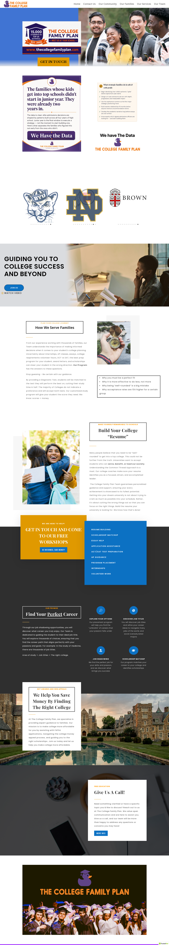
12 (95, 224)
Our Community (108, 4)
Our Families (127, 4)
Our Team (159, 4)
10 (48, 224)
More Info (100, 833)
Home (77, 4)
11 (50, 224)
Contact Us (89, 4)
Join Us (14, 288)
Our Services (144, 4)
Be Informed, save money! (53, 550)
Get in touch (53, 62)
